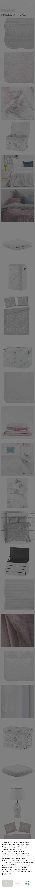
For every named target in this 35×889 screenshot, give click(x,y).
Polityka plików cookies (27, 883)
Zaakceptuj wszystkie (7, 883)
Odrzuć (17, 883)
